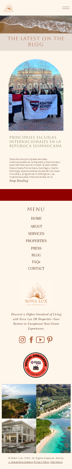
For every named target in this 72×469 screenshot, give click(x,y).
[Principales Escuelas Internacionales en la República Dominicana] (35, 95)
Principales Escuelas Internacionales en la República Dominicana (35, 141)
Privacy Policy (41, 461)
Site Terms (56, 461)
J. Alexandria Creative (20, 461)
